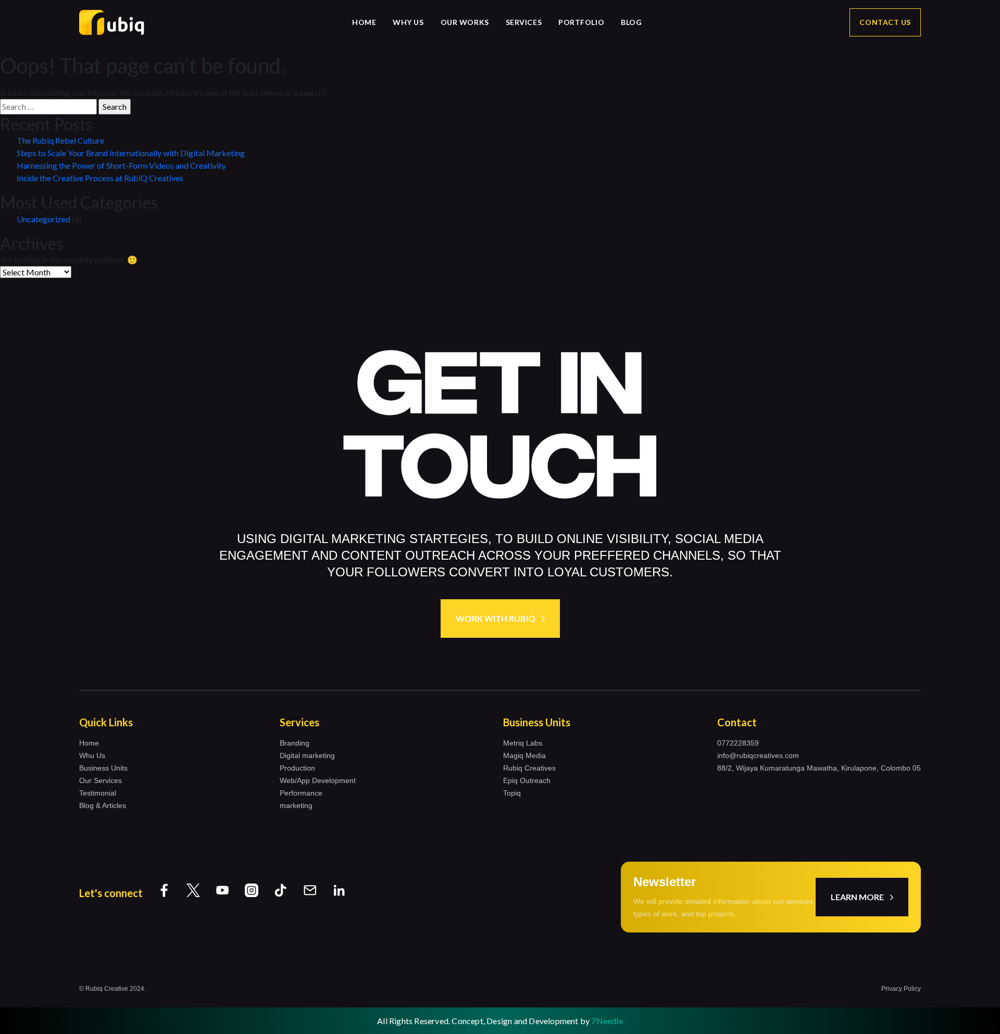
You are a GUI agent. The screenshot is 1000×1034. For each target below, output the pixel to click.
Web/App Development (318, 780)
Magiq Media (524, 755)
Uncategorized (43, 219)
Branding (294, 743)
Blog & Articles (102, 805)
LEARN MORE (857, 897)
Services (524, 22)
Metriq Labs (522, 743)
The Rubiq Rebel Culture (60, 140)
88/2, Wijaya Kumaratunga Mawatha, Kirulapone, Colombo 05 (819, 768)
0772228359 (738, 743)
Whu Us (92, 755)
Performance (301, 793)
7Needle (606, 1021)
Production (297, 768)
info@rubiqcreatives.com (758, 755)
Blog (631, 22)
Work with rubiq (495, 618)
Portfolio (581, 22)
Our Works (465, 22)
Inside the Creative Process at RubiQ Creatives (100, 178)
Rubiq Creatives (529, 768)
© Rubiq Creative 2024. (112, 988)
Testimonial (97, 793)
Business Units (103, 768)
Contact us (885, 22)
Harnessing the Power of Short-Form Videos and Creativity (121, 165)
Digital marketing (307, 755)
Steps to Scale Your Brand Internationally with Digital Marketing (131, 153)
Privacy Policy (901, 988)
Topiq (512, 793)
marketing (296, 805)
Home (364, 22)
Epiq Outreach (527, 780)
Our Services (100, 780)
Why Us (408, 22)
